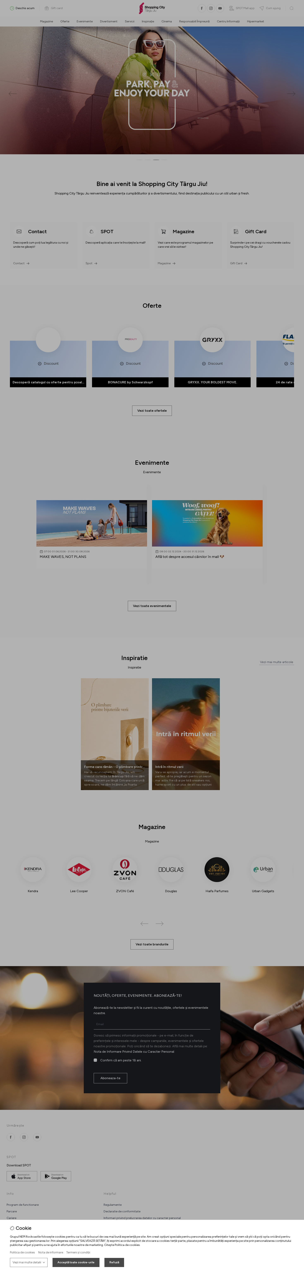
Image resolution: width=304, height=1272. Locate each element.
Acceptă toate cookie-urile (76, 1262)
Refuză (114, 1262)
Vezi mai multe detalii (27, 1262)
